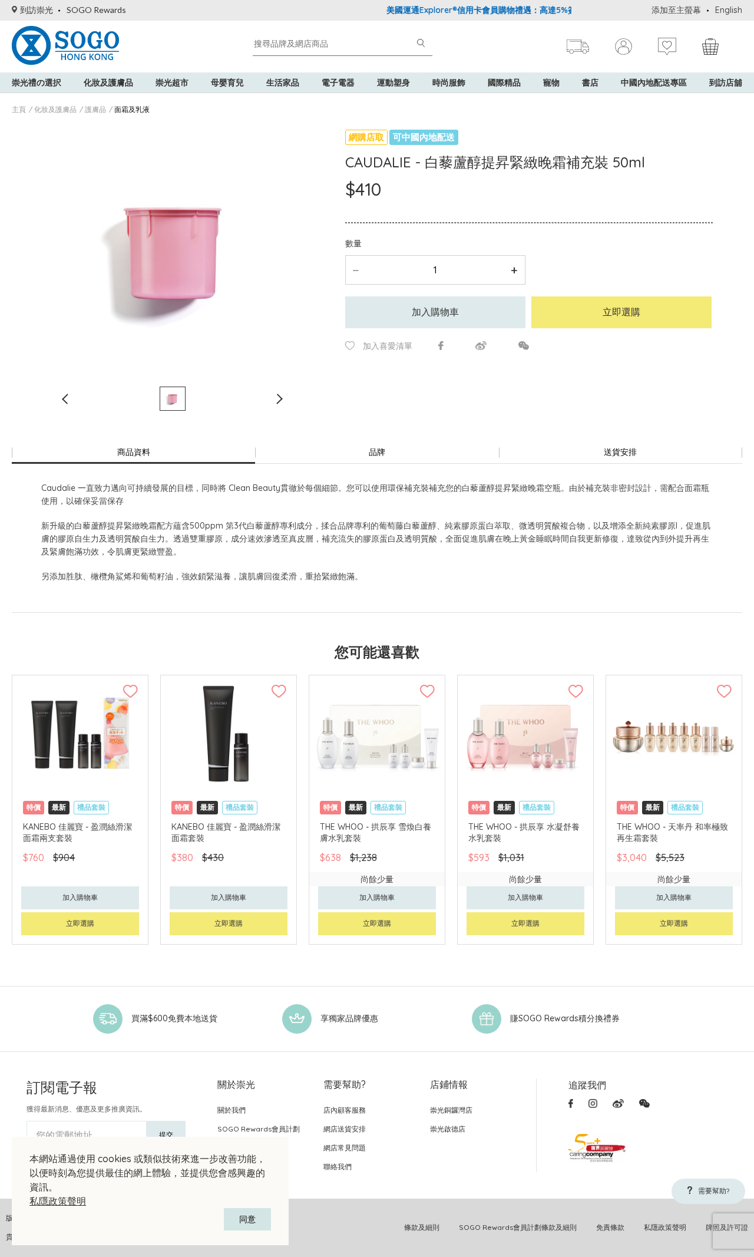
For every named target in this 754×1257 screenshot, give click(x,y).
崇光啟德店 (447, 1128)
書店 (590, 82)
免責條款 (610, 1227)
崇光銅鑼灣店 (451, 1110)
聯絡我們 (337, 1166)
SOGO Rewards (96, 10)
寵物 (551, 82)
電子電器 (338, 82)
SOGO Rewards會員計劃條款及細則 (518, 1227)
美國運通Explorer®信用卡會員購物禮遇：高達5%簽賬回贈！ (477, 10)
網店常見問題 (344, 1147)
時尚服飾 (448, 82)
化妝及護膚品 (108, 82)
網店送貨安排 (344, 1128)
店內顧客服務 (344, 1110)
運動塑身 (393, 82)
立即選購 (621, 312)
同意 (247, 1219)
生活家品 (282, 82)
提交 (166, 1134)
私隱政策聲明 (57, 1201)
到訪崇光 (36, 10)
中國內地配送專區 (654, 82)
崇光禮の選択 (36, 82)
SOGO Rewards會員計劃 (258, 1128)
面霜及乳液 (132, 109)
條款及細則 (421, 1227)
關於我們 (231, 1110)
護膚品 (95, 109)
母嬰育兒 (227, 82)
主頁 (19, 109)
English (728, 10)
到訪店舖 (725, 82)
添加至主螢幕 (676, 10)
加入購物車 (435, 312)
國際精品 (504, 82)
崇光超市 (172, 82)
